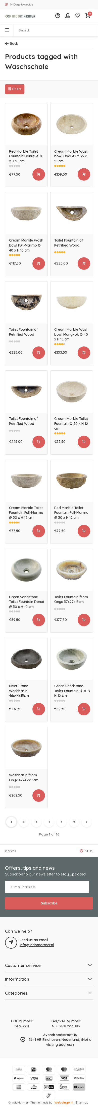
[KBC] (34, 1087)
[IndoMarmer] (20, 16)
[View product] (38, 174)
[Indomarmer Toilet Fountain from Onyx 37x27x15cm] (72, 570)
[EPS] (64, 1087)
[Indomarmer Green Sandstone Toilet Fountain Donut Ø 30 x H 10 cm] (26, 570)
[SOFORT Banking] (79, 1070)
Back (14, 43)
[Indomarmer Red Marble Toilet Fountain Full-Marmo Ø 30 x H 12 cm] (72, 481)
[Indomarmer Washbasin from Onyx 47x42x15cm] (26, 748)
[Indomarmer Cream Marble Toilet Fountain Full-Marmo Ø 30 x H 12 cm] (26, 481)
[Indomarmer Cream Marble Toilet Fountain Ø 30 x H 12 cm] (72, 392)
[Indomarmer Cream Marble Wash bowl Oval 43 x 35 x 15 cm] (72, 124)
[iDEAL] (34, 1070)
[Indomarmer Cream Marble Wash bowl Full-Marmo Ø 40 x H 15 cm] (26, 213)
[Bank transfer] (19, 1070)
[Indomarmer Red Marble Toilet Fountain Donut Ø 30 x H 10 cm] (26, 124)
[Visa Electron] (64, 1079)
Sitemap (82, 1102)
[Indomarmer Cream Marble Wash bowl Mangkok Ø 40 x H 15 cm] (72, 302)
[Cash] (49, 1096)
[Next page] (87, 822)
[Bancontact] (49, 1079)
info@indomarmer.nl (37, 945)
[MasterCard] (49, 1070)
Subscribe (49, 903)
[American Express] (19, 1087)
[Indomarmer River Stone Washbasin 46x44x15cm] (26, 659)
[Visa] (34, 1079)
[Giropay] (49, 1087)
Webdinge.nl (64, 1102)
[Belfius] (79, 1079)
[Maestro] (64, 1070)
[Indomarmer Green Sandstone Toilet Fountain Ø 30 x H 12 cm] (72, 659)
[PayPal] (19, 1079)
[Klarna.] (79, 1087)
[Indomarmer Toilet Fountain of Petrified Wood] (72, 213)
